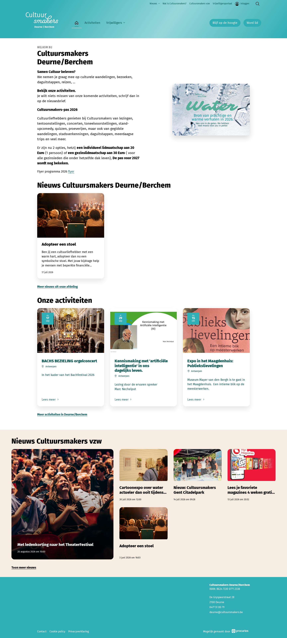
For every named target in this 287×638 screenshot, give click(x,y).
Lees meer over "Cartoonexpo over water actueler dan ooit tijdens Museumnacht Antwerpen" (143, 475)
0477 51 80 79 (216, 607)
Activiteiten (92, 23)
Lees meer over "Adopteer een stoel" (70, 236)
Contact (42, 631)
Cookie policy (57, 631)
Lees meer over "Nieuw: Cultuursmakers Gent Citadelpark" (198, 475)
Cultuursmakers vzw (199, 3)
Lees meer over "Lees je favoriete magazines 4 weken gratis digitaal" (252, 475)
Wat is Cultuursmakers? (174, 3)
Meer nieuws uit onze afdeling (57, 287)
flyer (71, 171)
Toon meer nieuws (23, 567)
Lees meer (49, 399)
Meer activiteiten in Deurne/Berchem (62, 414)
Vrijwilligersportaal (222, 3)
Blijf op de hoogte (225, 23)
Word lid (252, 23)
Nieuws (153, 3)
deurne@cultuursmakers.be (226, 612)
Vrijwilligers (114, 23)
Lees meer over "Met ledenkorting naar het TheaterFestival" (62, 504)
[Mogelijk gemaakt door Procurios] (240, 631)
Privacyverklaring (78, 631)
